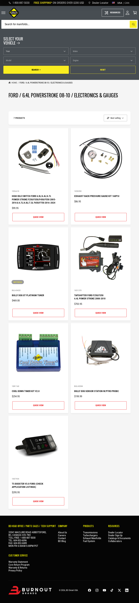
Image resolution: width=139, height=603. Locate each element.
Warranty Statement (18, 562)
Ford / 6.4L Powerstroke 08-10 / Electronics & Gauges (46, 82)
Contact (62, 538)
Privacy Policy (15, 570)
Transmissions (90, 532)
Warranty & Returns (17, 567)
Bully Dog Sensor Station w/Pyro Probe (96, 391)
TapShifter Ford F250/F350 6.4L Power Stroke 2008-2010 (89, 297)
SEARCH (35, 69)
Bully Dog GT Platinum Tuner (28, 295)
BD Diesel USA (72, 590)
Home (14, 82)
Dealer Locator (115, 532)
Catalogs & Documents (119, 538)
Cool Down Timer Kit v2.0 (25, 391)
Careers (62, 535)
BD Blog (62, 541)
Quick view (38, 217)
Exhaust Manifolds (92, 538)
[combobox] (69, 24)
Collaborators (115, 541)
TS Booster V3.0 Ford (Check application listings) (27, 485)
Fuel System (89, 541)
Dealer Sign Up (115, 535)
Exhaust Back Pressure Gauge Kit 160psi (96, 196)
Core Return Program (18, 565)
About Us (62, 532)
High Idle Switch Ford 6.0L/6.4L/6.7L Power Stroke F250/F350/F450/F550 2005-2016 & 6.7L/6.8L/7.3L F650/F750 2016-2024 (34, 199)
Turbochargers (90, 535)
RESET (103, 69)
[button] (135, 12)
